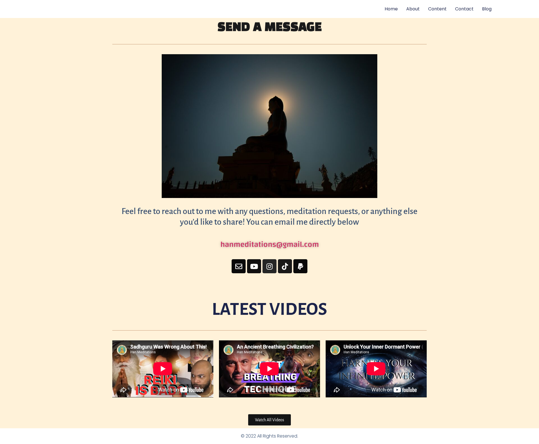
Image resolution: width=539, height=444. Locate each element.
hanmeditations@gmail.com (269, 244)
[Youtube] (254, 266)
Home (391, 9)
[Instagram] (269, 266)
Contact (464, 9)
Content (437, 9)
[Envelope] (239, 266)
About (413, 9)
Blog (487, 9)
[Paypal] (300, 266)
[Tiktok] (285, 266)
